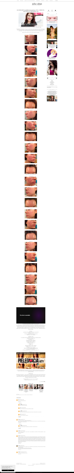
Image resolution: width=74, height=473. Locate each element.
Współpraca (38, 0)
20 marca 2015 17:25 (22, 419)
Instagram (34, 379)
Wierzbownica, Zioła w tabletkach (32, 346)
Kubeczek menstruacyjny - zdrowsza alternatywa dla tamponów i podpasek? (52, 58)
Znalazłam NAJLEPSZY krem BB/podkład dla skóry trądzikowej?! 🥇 (21, 390)
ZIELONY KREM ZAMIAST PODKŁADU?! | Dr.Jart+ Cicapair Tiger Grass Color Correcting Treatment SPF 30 (41, 390)
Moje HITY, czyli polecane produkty (30, 0)
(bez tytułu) (52, 75)
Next (56, 78)
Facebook (32, 379)
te (35, 340)
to (36, 345)
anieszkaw (19, 430)
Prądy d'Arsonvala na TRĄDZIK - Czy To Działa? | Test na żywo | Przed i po (31, 390)
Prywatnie (51, 0)
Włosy (52, 80)
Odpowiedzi (20, 424)
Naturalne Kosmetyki (52, 82)
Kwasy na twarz (52, 81)
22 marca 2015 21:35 (23, 414)
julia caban (37, 4)
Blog (20, 404)
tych (24, 374)
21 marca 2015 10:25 (23, 430)
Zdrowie (42, 0)
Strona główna (31, 465)
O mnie (18, 0)
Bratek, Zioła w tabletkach (32, 347)
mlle (18, 399)
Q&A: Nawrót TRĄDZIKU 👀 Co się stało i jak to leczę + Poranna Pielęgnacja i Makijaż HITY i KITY (26, 390)
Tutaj (21, 337)
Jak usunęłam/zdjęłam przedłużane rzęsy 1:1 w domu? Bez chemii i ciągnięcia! (52, 22)
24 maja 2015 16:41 (22, 445)
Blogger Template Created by (39, 472)
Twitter (36, 379)
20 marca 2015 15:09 (21, 399)
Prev (47, 78)
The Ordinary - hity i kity (36, 389)
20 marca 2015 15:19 (24, 404)
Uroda (47, 0)
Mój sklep (21, 0)
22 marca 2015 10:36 (24, 425)
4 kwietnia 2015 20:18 (22, 435)
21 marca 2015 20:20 (23, 407)
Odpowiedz (19, 401)
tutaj (34, 338)
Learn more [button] (9, 468)
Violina (19, 445)
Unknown (19, 419)
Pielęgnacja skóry (52, 83)
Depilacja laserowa (52, 84)
